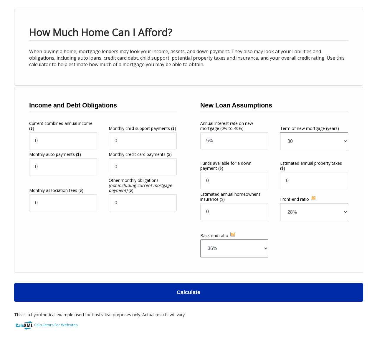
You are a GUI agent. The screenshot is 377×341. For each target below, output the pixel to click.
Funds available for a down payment (226, 165)
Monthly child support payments (142, 128)
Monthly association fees (56, 190)
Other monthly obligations (140, 185)
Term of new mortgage (309, 128)
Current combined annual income (60, 125)
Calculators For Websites (56, 324)
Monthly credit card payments (140, 154)
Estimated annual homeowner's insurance (230, 196)
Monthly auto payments (55, 154)
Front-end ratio (294, 199)
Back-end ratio (214, 235)
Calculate (188, 292)
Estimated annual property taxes (311, 165)
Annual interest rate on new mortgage (226, 125)
